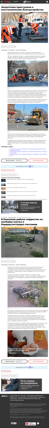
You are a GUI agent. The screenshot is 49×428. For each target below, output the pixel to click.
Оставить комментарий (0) (38, 160)
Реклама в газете (13, 398)
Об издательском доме (14, 395)
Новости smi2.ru (5, 213)
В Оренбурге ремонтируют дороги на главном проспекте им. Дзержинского (22, 183)
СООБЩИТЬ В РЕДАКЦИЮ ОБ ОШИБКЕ (17, 400)
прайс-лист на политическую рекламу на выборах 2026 (29, 398)
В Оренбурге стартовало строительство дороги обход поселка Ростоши (21, 195)
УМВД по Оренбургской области (7, 258)
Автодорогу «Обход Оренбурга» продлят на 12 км (16, 187)
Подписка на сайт (13, 397)
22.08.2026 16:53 (4, 217)
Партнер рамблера (21, 423)
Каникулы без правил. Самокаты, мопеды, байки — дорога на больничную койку (26, 349)
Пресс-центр (22, 395)
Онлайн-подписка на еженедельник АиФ (34, 395)
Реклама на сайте (41, 397)
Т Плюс (2, 43)
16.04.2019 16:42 (4, 5)
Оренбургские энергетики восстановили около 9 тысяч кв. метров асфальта (22, 191)
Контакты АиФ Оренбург (32, 397)
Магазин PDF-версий (22, 397)
